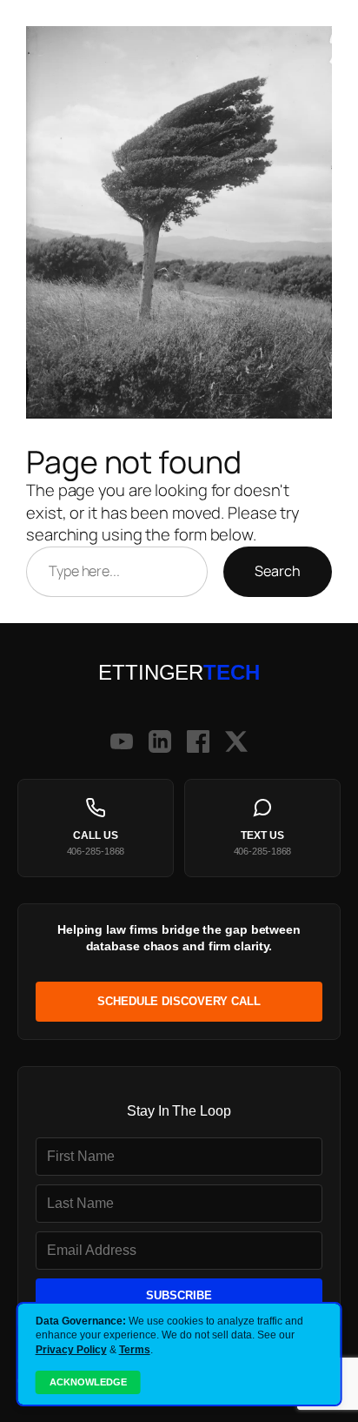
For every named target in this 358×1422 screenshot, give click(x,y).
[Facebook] (198, 741)
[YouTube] (121, 741)
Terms (134, 1350)
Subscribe (179, 1295)
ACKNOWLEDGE (88, 1382)
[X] (236, 741)
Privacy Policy (71, 1350)
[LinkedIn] (160, 741)
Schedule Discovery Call (179, 1001)
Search (278, 570)
